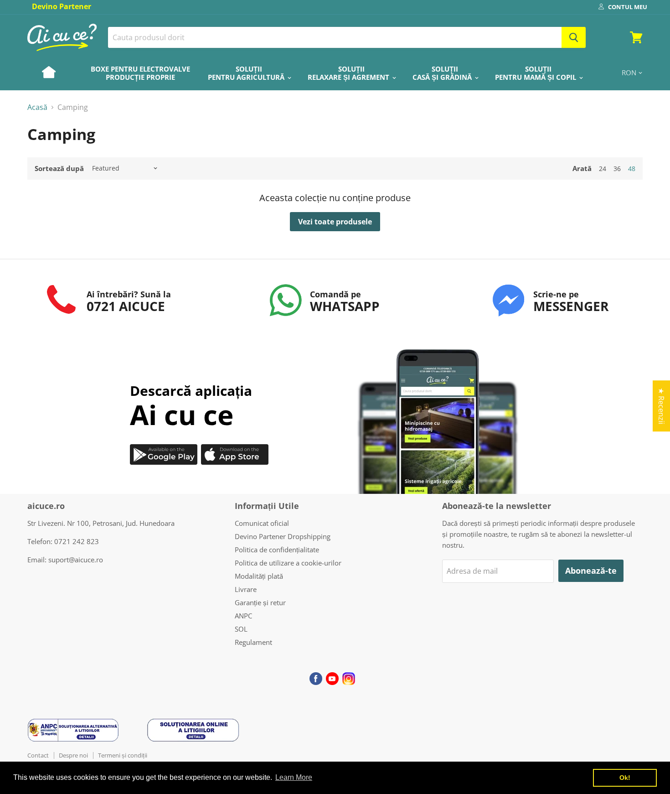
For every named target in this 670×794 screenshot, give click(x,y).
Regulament (253, 642)
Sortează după (59, 168)
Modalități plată (259, 576)
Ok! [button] (624, 777)
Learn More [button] (293, 777)
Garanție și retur (260, 602)
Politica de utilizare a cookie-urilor (288, 562)
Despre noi (73, 755)
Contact (38, 755)
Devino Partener (61, 6)
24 (602, 168)
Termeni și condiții (122, 755)
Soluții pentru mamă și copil (536, 73)
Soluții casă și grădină (443, 73)
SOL (241, 628)
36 (617, 168)
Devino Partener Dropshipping (282, 536)
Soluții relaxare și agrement (349, 73)
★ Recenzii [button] (661, 406)
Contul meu (627, 7)
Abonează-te (591, 570)
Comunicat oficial (262, 523)
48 (631, 168)
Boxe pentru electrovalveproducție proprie (140, 73)
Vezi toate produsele (335, 222)
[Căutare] (574, 37)
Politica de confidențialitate (277, 549)
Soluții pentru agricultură (247, 73)
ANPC (243, 615)
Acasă (37, 107)
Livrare (246, 589)
